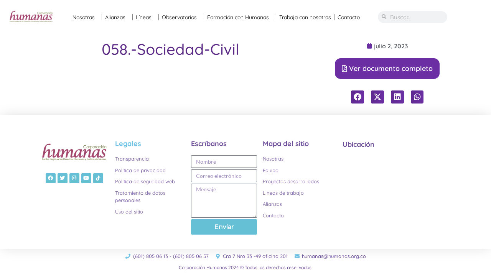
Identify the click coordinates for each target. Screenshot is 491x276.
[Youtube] (86, 178)
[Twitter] (63, 178)
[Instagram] (74, 178)
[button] (357, 97)
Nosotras (83, 17)
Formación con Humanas (238, 17)
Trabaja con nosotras (305, 17)
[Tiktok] (98, 178)
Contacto (349, 17)
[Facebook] (51, 178)
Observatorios (179, 17)
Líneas (144, 17)
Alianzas (115, 17)
